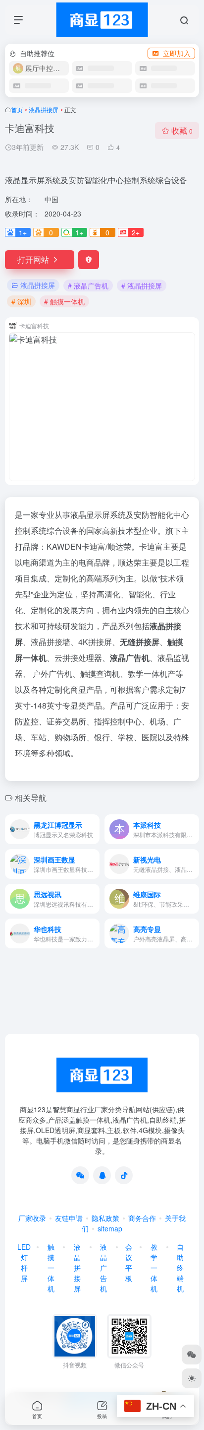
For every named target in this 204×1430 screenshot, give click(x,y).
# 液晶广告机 (88, 285)
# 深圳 (21, 301)
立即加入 (177, 53)
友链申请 (69, 1218)
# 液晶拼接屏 (141, 285)
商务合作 (142, 1218)
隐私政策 (105, 1218)
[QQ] (102, 1175)
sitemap (110, 1228)
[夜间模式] (192, 1378)
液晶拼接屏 (43, 109)
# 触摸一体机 (64, 301)
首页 (17, 109)
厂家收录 (32, 1218)
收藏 (182, 130)
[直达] (94, 829)
